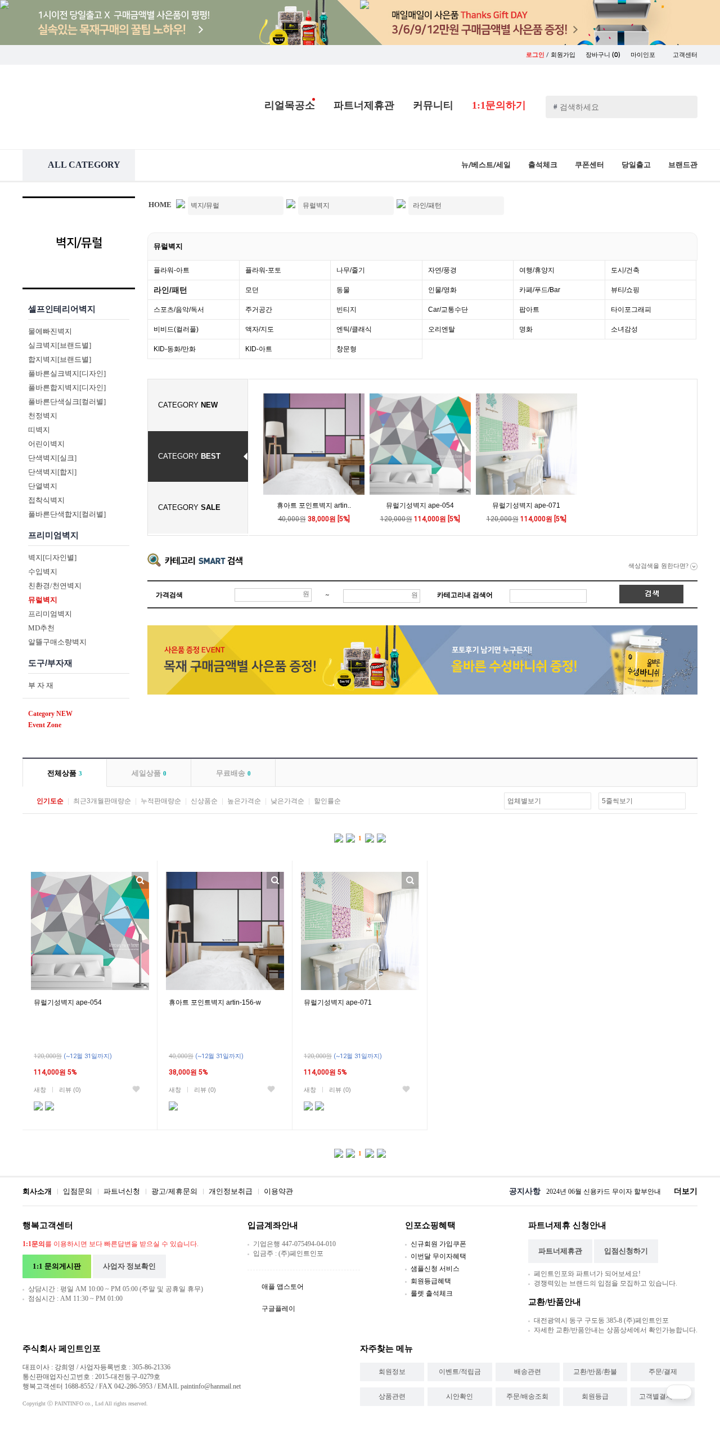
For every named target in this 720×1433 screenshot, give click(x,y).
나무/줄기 (350, 270)
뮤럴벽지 (168, 246)
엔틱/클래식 (354, 329)
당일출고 (636, 164)
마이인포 (644, 55)
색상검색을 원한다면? (659, 565)
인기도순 (50, 801)
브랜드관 (683, 164)
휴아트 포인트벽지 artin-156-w (215, 1002)
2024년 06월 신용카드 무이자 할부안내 (603, 1191)
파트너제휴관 (364, 105)
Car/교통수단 (448, 310)
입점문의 (77, 1191)
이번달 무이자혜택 (438, 1256)
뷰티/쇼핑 (625, 290)
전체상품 (64, 773)
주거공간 (258, 310)
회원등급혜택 (431, 1281)
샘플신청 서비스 (435, 1269)
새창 (40, 1089)
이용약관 (278, 1191)
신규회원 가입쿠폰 (438, 1244)
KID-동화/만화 (175, 349)
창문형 (346, 349)
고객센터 (685, 55)
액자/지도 (259, 329)
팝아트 (529, 310)
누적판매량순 (161, 801)
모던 (252, 290)
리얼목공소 (289, 105)
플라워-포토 (263, 270)
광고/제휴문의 (174, 1191)
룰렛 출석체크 (432, 1293)
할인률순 (327, 801)
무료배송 (233, 773)
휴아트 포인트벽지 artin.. (314, 505)
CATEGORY (188, 405)
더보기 (686, 1191)
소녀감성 (624, 329)
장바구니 (603, 55)
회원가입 (563, 55)
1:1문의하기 (499, 105)
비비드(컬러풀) (176, 329)
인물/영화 (442, 290)
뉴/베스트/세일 (486, 164)
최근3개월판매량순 (102, 801)
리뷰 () (70, 1089)
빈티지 (346, 310)
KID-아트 (258, 349)
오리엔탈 (441, 329)
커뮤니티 (433, 105)
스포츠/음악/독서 (179, 310)
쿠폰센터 (589, 164)
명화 (526, 329)
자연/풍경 (442, 270)
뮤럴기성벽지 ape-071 (526, 505)
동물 (343, 290)
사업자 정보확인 (129, 1266)
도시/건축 (625, 270)
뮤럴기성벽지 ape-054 (420, 505)
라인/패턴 (170, 289)
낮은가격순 (287, 801)
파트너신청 (122, 1191)
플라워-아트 (172, 270)
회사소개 (37, 1191)
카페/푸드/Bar (539, 290)
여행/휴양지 (537, 270)
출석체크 (542, 164)
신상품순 (204, 801)
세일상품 (149, 773)
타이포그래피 (631, 310)
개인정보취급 (231, 1191)
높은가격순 (244, 801)
